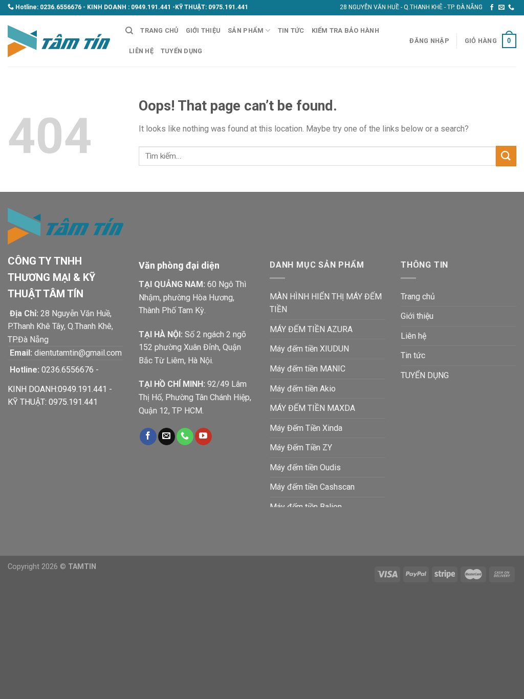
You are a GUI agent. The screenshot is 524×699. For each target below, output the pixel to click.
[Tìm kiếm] (129, 30)
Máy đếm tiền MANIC (307, 369)
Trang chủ (159, 30)
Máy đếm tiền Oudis (305, 467)
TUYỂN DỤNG (182, 51)
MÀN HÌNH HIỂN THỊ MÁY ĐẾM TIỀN (326, 303)
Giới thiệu (203, 30)
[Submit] (506, 156)
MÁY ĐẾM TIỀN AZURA (311, 329)
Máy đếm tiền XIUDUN (309, 349)
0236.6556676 (60, 7)
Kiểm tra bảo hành (345, 30)
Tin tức (291, 30)
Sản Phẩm (246, 30)
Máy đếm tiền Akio (303, 389)
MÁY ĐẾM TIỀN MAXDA (312, 408)
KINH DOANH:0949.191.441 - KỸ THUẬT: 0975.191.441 (60, 395)
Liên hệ (141, 51)
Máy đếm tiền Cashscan (312, 487)
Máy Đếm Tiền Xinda (306, 428)
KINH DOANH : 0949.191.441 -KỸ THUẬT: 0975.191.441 (167, 7)
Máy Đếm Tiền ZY (301, 447)
